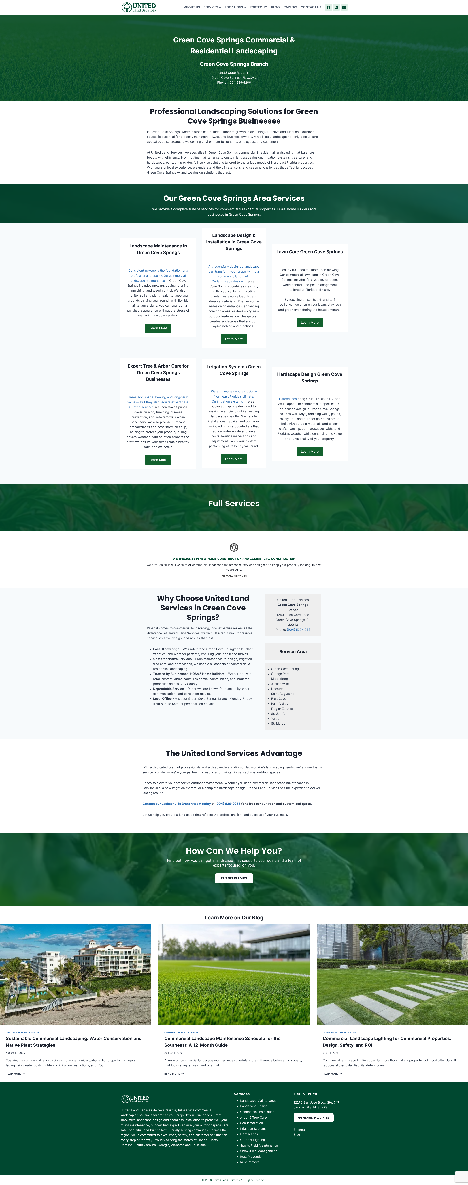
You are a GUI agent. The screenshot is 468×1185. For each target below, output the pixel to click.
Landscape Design (253, 1106)
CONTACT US (311, 7)
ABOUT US (192, 7)
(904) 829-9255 (228, 804)
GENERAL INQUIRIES (313, 1117)
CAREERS (290, 7)
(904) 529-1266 (298, 629)
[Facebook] (328, 7)
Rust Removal (250, 1162)
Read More (15, 1073)
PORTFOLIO (258, 7)
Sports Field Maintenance (259, 1145)
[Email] (344, 7)
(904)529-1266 (239, 82)
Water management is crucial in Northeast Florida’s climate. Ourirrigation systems (234, 396)
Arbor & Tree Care (253, 1117)
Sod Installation (251, 1123)
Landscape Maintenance (22, 1032)
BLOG (275, 7)
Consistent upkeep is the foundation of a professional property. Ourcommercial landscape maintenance (158, 275)
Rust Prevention (251, 1156)
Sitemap (300, 1130)
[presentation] (75, 974)
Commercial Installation (181, 1032)
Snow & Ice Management (258, 1151)
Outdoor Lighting (252, 1140)
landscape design (230, 281)
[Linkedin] (336, 7)
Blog (297, 1134)
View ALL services (234, 575)
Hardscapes (288, 399)
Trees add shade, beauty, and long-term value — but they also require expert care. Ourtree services (158, 402)
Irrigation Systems (253, 1128)
